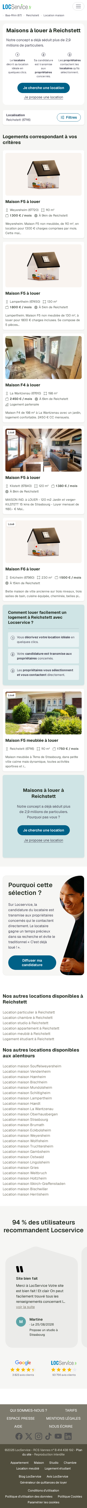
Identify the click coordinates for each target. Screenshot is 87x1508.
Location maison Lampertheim (27, 1098)
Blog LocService (30, 1476)
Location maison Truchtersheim (28, 1146)
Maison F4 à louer (22, 384)
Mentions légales (63, 1418)
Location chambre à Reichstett (28, 1017)
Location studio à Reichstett (25, 1023)
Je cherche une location (43, 87)
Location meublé (27, 1468)
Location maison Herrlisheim (26, 1194)
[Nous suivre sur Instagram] (38, 1436)
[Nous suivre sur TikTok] (48, 1436)
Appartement (19, 1463)
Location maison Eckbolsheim (27, 1130)
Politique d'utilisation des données (28, 1496)
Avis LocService (57, 1476)
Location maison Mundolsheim (27, 1087)
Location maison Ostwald (23, 1157)
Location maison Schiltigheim (26, 1092)
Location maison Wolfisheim (25, 1141)
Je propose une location (43, 97)
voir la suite (25, 1307)
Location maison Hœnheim (24, 1076)
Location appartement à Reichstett (31, 1028)
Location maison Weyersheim (26, 1135)
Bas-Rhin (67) (13, 15)
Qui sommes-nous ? (28, 1410)
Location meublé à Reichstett (26, 1033)
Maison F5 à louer (22, 201)
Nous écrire (61, 1426)
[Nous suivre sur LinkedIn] (68, 1436)
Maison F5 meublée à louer (31, 740)
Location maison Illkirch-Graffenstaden (34, 1183)
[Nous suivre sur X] (28, 1436)
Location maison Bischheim (25, 1082)
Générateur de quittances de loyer (43, 1482)
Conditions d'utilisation (43, 1490)
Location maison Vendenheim (27, 1071)
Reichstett (32, 15)
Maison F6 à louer (22, 569)
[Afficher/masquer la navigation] (78, 6)
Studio (53, 1463)
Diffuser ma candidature (32, 962)
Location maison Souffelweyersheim (32, 1066)
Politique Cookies (70, 1496)
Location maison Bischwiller (25, 1189)
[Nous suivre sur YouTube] (58, 1436)
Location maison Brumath (23, 1125)
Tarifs (71, 1410)
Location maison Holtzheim (25, 1178)
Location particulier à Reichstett (29, 1012)
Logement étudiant (58, 1468)
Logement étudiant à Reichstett (28, 1039)
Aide (18, 1426)
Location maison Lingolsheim (26, 1162)
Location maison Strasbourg (25, 1119)
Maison (39, 1463)
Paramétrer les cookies (43, 1502)
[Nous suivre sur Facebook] (18, 1436)
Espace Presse (21, 1418)
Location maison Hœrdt (21, 1103)
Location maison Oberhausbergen (30, 1114)
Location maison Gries (21, 1167)
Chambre (70, 1463)
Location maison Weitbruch (25, 1173)
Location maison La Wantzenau (28, 1109)
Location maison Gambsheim (26, 1151)
